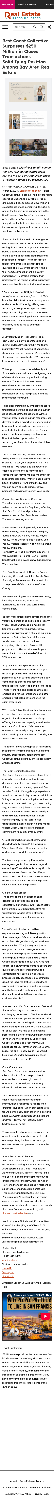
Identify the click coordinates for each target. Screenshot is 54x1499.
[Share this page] (50, 27)
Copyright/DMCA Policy (18, 1493)
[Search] (34, 27)
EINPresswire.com (30, 190)
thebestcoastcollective (15, 1213)
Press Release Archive (32, 1481)
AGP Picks (7, 4)
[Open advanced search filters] (41, 27)
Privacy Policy (41, 1493)
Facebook (8, 1276)
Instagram (8, 1272)
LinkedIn (7, 1268)
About (13, 1481)
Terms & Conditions (40, 1487)
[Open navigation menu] (5, 27)
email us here (9, 1260)
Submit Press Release (15, 1487)
